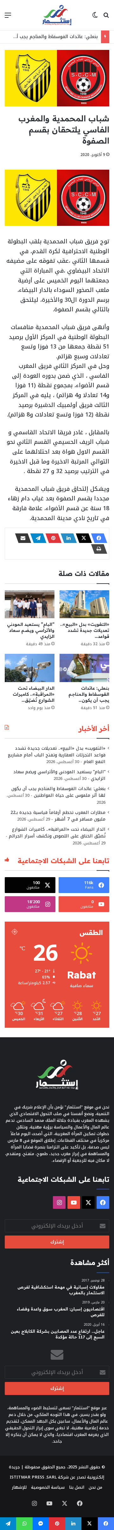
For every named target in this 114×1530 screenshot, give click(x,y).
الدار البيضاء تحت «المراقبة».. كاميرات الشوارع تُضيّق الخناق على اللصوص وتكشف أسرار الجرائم (57, 832)
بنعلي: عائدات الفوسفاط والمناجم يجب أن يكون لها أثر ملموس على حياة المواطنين (58, 792)
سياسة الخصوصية (48, 1487)
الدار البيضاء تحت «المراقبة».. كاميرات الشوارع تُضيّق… (33, 694)
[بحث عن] (106, 17)
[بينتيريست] (51, 538)
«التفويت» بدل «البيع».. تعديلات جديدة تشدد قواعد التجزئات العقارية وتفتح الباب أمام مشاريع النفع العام (56, 755)
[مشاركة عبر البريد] (21, 538)
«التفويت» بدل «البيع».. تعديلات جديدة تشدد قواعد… (84, 630)
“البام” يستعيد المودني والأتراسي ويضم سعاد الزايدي (30, 630)
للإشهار (19, 1487)
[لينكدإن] (66, 538)
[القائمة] (8, 17)
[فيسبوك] (97, 538)
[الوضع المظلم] (95, 17)
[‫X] (82, 538)
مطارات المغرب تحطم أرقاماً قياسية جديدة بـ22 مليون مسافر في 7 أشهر (57, 816)
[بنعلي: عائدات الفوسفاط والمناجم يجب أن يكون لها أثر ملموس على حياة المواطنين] (84, 668)
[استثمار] (57, 15)
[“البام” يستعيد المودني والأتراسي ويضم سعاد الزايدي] (29, 604)
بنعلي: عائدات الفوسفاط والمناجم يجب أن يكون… (88, 694)
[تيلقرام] (36, 538)
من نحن (95, 1487)
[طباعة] (97, 549)
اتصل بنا (76, 1487)
